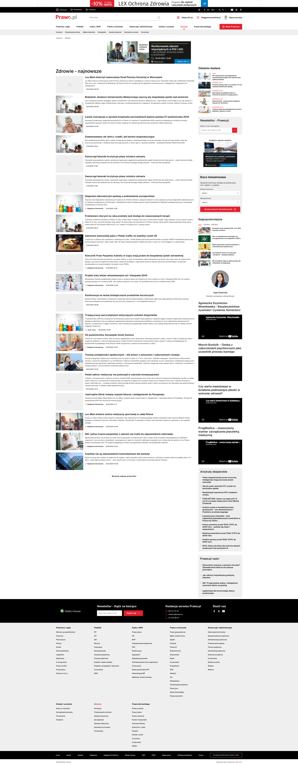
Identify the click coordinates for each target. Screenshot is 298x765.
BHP (133, 640)
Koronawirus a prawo (131, 32)
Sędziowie (60, 658)
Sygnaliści (136, 655)
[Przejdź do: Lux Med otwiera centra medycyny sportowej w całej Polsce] (125, 421)
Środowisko (174, 655)
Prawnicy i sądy (63, 26)
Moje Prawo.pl (234, 27)
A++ (213, 10)
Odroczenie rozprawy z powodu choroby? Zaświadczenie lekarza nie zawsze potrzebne (221, 567)
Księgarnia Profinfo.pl (111, 755)
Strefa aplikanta (62, 651)
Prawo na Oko (61, 666)
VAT (95, 640)
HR (133, 636)
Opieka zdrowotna (89, 32)
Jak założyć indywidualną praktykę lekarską (218, 576)
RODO (134, 746)
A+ (208, 10)
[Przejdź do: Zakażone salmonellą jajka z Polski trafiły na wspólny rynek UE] (125, 243)
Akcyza (97, 643)
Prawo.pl (59, 38)
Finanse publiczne (101, 658)
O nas (58, 755)
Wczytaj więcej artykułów (124, 476)
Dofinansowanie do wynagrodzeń (145, 662)
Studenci (59, 720)
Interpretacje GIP (138, 673)
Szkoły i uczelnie (166, 26)
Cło (171, 677)
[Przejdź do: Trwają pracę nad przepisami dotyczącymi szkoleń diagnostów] (125, 322)
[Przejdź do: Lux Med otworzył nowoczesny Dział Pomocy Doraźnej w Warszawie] (125, 84)
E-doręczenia (61, 662)
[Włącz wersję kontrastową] (199, 10)
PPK (133, 647)
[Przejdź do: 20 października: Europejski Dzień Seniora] (125, 342)
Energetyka (174, 666)
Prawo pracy (137, 632)
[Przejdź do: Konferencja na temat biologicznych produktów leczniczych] (125, 302)
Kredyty (173, 673)
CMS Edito (238, 762)
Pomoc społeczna (215, 647)
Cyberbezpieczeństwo (179, 685)
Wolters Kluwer (130, 755)
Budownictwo (175, 651)
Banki (172, 658)
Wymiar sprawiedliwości (65, 632)
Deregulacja (174, 681)
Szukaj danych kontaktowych (218, 209)
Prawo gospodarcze (177, 632)
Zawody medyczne (115, 32)
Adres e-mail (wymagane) (209, 126)
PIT (95, 632)
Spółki (172, 640)
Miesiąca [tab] (214, 225)
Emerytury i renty (138, 727)
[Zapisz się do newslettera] (234, 130)
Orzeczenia (145, 32)
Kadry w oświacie (63, 708)
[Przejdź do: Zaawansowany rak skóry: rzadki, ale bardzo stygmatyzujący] (125, 144)
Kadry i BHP (95, 26)
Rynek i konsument (139, 720)
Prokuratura (60, 640)
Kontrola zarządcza (215, 655)
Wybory (211, 670)
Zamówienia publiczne (216, 651)
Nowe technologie (177, 692)
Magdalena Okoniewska (95, 208)
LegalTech (60, 655)
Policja (58, 643)
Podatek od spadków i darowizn (106, 666)
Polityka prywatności (185, 755)
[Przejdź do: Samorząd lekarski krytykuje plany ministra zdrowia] (125, 164)
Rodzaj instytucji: (206, 189)
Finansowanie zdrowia (72, 32)
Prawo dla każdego (202, 26)
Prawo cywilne (137, 708)
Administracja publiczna (217, 640)
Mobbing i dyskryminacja (142, 677)
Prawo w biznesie (115, 26)
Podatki (79, 26)
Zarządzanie (102, 32)
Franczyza (174, 688)
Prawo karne (137, 712)
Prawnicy (59, 636)
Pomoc (201, 755)
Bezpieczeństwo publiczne (218, 636)
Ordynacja (98, 647)
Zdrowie (184, 26)
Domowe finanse (138, 723)
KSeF (96, 673)
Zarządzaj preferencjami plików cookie (226, 755)
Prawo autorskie (176, 696)
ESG (171, 670)
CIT (95, 636)
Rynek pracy (137, 651)
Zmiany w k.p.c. (62, 673)
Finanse (173, 643)
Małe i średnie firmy (177, 636)
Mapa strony (166, 755)
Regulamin (93, 755)
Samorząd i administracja (140, 26)
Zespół (68, 755)
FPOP (154, 755)
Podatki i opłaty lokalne (103, 662)
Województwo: (205, 198)
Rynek (58, 647)
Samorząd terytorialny (216, 632)
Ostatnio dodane (209, 68)
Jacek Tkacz (91, 330)
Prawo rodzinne (138, 716)
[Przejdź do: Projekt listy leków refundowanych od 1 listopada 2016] (125, 283)
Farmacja (59, 32)
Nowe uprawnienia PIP (140, 670)
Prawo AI (173, 647)
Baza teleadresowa (213, 177)
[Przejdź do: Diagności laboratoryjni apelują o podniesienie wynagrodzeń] (125, 203)
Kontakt (80, 755)
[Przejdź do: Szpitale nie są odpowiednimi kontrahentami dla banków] (125, 461)
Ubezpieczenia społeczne (142, 643)
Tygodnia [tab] (206, 225)
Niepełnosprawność (139, 658)
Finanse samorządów (216, 643)
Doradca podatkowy (102, 655)
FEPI (143, 755)
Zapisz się (131, 613)
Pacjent (135, 731)
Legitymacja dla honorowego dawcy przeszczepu (218, 592)
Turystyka (136, 738)
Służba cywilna (214, 662)
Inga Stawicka (220, 292)
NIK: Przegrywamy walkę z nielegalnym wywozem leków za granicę (220, 584)
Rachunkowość (100, 651)
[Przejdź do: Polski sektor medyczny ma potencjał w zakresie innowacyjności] (125, 382)
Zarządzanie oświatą (64, 712)
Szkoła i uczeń (137, 735)
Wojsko (211, 666)
